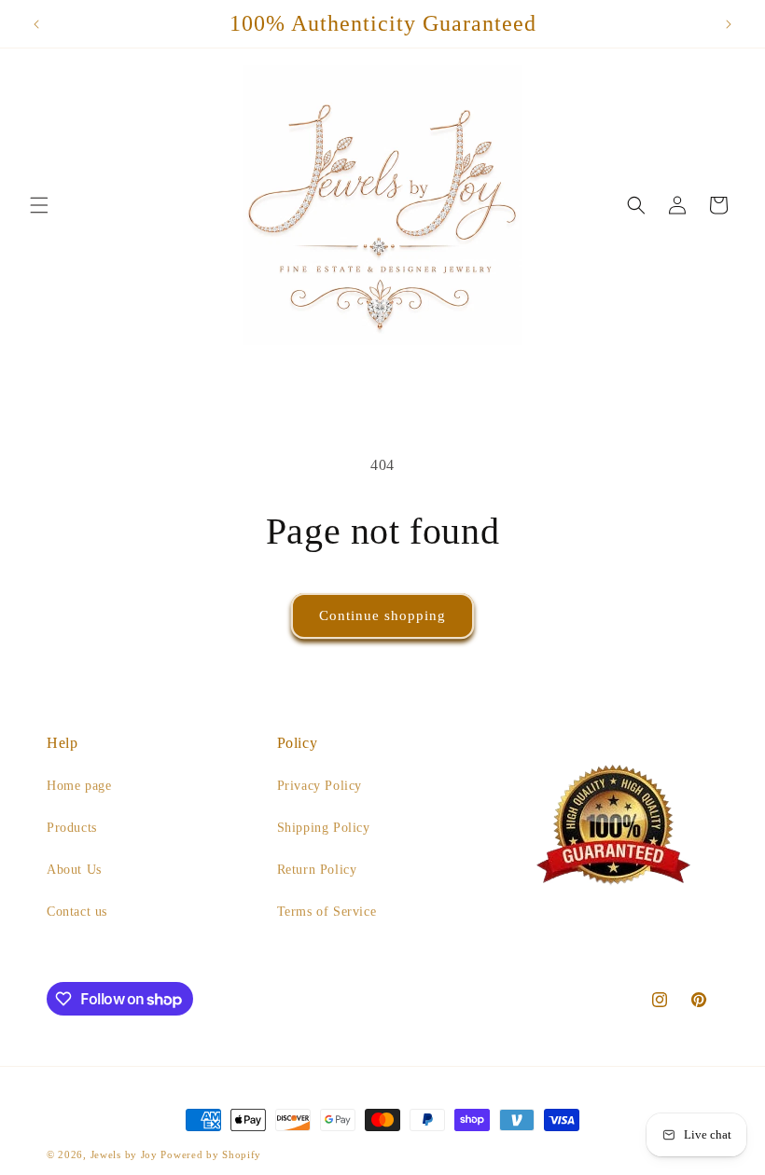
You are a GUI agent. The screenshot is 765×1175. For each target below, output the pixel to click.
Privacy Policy (319, 786)
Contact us (77, 912)
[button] (39, 205)
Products (72, 828)
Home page (79, 786)
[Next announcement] (728, 24)
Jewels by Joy (124, 1154)
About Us (74, 870)
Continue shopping (382, 615)
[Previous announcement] (36, 24)
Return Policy (317, 870)
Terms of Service (327, 912)
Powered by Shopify (210, 1154)
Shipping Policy (323, 828)
